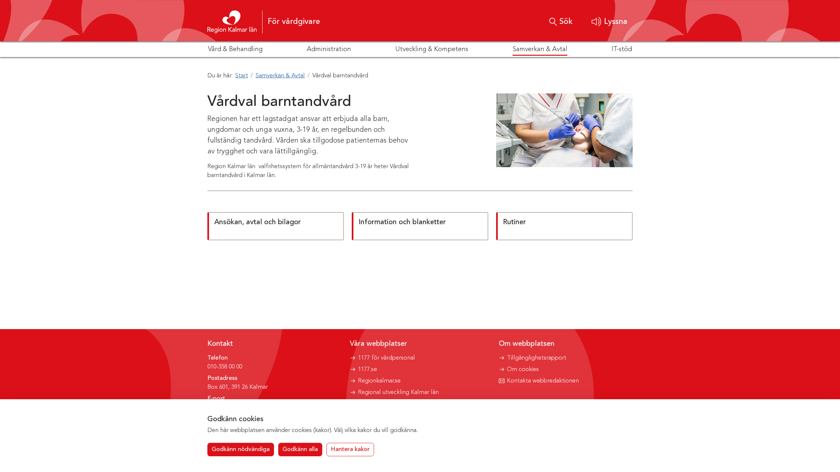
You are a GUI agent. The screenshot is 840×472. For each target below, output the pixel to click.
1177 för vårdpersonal (386, 358)
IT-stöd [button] (622, 49)
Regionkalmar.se (379, 381)
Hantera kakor (350, 449)
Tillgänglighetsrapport (536, 358)
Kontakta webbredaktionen (543, 381)
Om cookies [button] (523, 369)
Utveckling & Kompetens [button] (431, 49)
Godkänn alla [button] (300, 449)
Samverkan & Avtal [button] (540, 49)
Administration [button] (329, 49)
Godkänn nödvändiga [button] (241, 449)
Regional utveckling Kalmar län (398, 392)
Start (241, 76)
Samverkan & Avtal (280, 76)
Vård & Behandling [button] (235, 49)
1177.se (367, 369)
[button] (609, 22)
